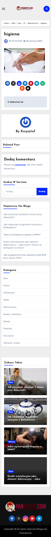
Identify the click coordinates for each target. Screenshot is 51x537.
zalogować (20, 164)
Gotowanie (9, 292)
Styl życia (8, 335)
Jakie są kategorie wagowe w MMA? (22, 234)
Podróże (7, 328)
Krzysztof (17, 41)
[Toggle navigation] (3, 8)
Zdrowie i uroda (11, 343)
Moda (6, 300)
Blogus (40, 529)
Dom (5, 278)
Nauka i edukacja (12, 314)
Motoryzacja (9, 307)
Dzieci (6, 285)
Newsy (6, 321)
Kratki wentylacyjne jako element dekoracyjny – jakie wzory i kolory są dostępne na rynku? (22, 245)
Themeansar (25, 533)
